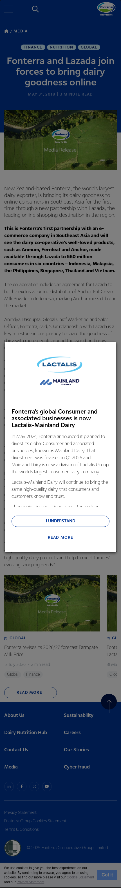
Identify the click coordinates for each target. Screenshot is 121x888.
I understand (60, 521)
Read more (60, 538)
